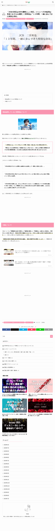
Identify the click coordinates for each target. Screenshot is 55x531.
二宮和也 (43, 322)
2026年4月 (6, 444)
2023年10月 (7, 489)
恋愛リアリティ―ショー (11, 364)
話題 (7, 354)
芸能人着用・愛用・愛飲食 (11, 370)
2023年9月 (6, 492)
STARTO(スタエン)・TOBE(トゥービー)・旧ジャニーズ (16, 18)
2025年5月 (6, 451)
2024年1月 (6, 479)
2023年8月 (6, 495)
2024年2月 (6, 476)
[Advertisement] (27, 79)
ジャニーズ (38, 322)
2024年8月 (6, 457)
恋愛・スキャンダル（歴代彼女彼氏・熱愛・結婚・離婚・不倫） (19, 352)
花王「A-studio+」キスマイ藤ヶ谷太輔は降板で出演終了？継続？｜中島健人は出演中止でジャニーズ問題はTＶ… (33, 262)
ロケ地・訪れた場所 (10, 361)
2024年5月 (6, 467)
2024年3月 (6, 473)
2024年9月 (6, 454)
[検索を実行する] (51, 336)
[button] (6, 329)
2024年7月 (6, 460)
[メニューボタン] (2, 2)
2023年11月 (6, 486)
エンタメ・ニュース (30, 18)
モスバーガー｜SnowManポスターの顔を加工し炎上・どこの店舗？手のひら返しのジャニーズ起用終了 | (33, 251)
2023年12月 (7, 482)
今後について (8, 101)
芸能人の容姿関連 (9, 367)
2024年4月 (6, 470)
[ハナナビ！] (27, 2)
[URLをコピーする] (49, 329)
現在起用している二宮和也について (13, 99)
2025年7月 (6, 448)
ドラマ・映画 (8, 357)
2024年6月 (6, 463)
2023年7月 (6, 498)
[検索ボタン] (53, 2)
